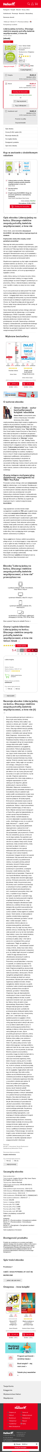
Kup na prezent (21, 101)
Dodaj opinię (21, 645)
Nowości (22, 13)
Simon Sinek (27, 46)
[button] (34, 352)
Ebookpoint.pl (26, 1418)
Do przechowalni (20, 122)
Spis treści (11, 145)
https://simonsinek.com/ (20, 557)
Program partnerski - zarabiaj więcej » (26, 1357)
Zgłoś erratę (7, 1215)
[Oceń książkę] (26, 56)
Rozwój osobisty (16, 1220)
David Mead (18, 198)
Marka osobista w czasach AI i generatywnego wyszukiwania (28, 1323)
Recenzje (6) (11, 135)
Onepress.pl (12, 1412)
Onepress (31, 52)
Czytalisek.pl (12, 1423)
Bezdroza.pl (12, 1418)
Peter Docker (25, 198)
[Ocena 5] (28, 56)
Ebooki (18, 9)
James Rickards (13, 1328)
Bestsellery (29, 13)
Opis (9, 129)
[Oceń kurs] (9, 645)
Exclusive (22, 49)
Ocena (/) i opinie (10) (13, 132)
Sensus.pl (25, 1412)
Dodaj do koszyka (20, 92)
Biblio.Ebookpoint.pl (14, 1426)
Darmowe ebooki (8, 17)
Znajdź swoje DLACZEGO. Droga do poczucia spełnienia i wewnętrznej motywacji (20, 194)
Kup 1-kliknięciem (20, 105)
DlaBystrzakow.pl (27, 1415)
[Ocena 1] (19, 56)
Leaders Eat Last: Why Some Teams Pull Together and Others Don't (19, 1179)
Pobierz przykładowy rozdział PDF (14, 1213)
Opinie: (22, 60)
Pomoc (27, 621)
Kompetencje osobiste (29, 1220)
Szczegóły (11, 139)
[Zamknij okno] (36, 1444)
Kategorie (6, 9)
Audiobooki (7, 13)
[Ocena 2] (21, 56)
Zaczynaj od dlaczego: (22, 427)
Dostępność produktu (12, 142)
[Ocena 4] (26, 56)
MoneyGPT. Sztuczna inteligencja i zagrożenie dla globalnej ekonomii (13, 1324)
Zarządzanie (14, 1225)
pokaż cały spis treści (13, 1280)
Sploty (24, 1423)
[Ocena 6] (30, 56)
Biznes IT (6, 1220)
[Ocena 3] (24, 56)
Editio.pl (11, 1415)
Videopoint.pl (12, 1421)
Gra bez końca (13, 188)
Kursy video (26, 9)
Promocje (15, 13)
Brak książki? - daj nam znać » (24, 1365)
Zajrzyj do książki (9, 66)
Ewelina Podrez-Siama (28, 1328)
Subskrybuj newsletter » (26, 1373)
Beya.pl (24, 1421)
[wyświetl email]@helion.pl (14, 1439)
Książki (13, 9)
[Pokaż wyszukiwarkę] (28, 3)
